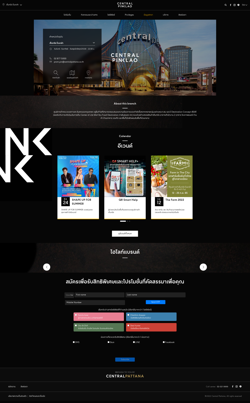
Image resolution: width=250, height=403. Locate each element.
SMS (77, 342)
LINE (137, 342)
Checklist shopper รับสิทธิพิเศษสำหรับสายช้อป (139, 316)
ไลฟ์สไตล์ (111, 15)
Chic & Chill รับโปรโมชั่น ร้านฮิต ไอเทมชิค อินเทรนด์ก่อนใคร (94, 327)
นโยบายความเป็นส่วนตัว (17, 396)
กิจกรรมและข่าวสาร (89, 15)
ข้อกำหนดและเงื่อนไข (37, 396)
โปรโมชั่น (67, 15)
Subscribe (125, 359)
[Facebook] (230, 5)
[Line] (238, 5)
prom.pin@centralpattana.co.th (69, 62)
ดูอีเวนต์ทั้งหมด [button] (125, 233)
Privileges (129, 15)
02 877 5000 (60, 58)
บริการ (165, 15)
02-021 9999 (222, 386)
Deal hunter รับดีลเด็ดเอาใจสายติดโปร (138, 327)
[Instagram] (234, 5)
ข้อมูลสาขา (148, 15)
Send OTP (155, 302)
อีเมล (111, 342)
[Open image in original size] (125, 4)
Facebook (169, 342)
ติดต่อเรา (182, 15)
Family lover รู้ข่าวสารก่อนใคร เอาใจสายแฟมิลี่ (89, 316)
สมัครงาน (11, 386)
